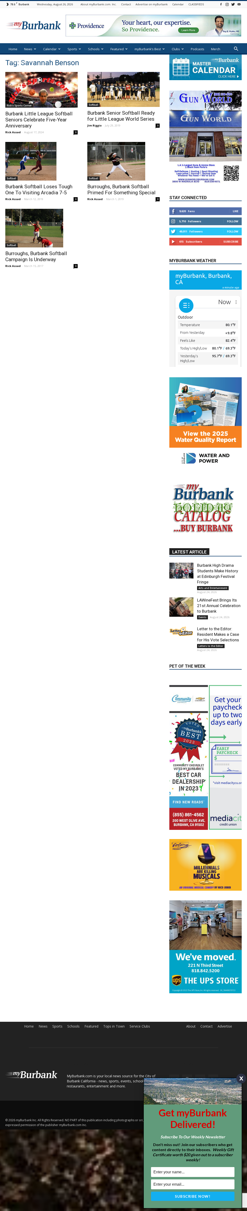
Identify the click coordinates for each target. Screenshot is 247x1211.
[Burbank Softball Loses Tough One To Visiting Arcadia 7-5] (41, 161)
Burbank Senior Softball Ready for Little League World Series (121, 116)
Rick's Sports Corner (19, 105)
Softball (93, 104)
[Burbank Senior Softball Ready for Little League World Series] (123, 89)
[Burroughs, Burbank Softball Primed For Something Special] (123, 161)
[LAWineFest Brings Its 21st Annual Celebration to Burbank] (181, 656)
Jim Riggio (94, 125)
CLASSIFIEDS (196, 4)
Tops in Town (114, 1142)
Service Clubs (140, 1142)
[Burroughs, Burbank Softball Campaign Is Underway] (41, 228)
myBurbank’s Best (148, 49)
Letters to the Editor (211, 695)
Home (13, 49)
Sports (72, 49)
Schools (94, 49)
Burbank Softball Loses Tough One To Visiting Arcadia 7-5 (38, 190)
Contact (126, 4)
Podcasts (197, 49)
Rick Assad (13, 132)
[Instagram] (227, 4)
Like (235, 225)
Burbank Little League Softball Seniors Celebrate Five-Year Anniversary (39, 120)
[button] (236, 49)
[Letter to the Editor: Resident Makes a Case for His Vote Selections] (181, 680)
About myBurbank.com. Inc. (99, 4)
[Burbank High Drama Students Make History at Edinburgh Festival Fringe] (181, 620)
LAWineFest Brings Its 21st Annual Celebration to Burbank (218, 655)
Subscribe (230, 256)
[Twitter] (233, 4)
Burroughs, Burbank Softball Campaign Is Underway (36, 256)
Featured (117, 49)
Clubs (176, 49)
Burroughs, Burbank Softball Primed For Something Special (121, 190)
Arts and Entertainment (213, 637)
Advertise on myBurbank (152, 4)
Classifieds (17, 61)
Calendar (178, 4)
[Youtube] (239, 4)
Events (202, 666)
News (28, 49)
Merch (215, 49)
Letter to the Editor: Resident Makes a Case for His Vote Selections (218, 684)
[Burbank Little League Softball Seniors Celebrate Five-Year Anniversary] (41, 90)
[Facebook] (221, 4)
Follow (232, 236)
